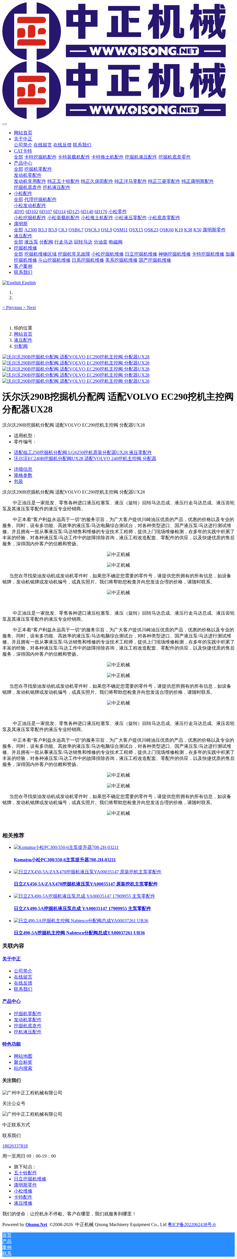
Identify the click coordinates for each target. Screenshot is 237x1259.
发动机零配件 (28, 1019)
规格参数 (23, 475)
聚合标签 (23, 1062)
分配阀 (21, 346)
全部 (18, 157)
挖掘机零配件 (28, 1013)
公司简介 (23, 970)
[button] (12, 307)
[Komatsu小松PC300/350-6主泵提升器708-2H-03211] (66, 847)
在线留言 (23, 977)
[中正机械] (118, 61)
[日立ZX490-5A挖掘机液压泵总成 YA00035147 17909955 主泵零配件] (84, 896)
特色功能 (11, 1044)
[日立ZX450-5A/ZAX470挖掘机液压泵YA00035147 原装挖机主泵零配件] (88, 871)
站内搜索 (23, 1068)
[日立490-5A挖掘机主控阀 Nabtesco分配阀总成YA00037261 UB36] (81, 920)
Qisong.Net (36, 1224)
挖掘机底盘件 (28, 1025)
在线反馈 (23, 983)
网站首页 (23, 132)
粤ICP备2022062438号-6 (192, 1224)
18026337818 (15, 1145)
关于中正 (11, 958)
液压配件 (23, 340)
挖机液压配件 (28, 1031)
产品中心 (11, 1001)
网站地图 (23, 1056)
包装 (18, 481)
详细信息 (23, 469)
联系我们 (23, 989)
